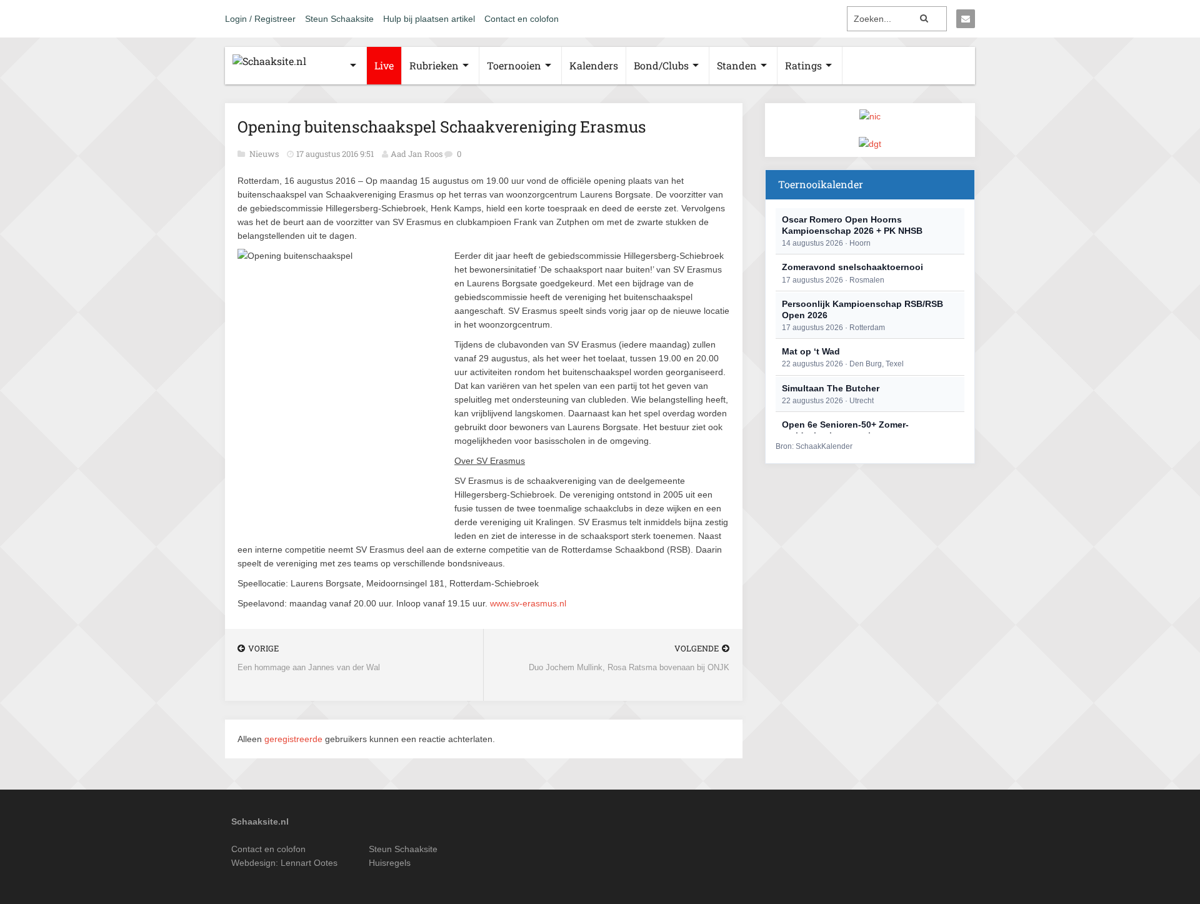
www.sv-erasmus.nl (528, 603)
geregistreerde (294, 739)
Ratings (803, 65)
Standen (737, 65)
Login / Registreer (260, 19)
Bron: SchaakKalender (814, 446)
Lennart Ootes (309, 863)
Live (384, 65)
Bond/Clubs (661, 65)
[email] (965, 18)
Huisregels (390, 863)
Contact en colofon (521, 19)
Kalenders (593, 65)
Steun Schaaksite (339, 19)
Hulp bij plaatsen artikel (429, 19)
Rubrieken (434, 65)
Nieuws (265, 153)
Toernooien (514, 65)
